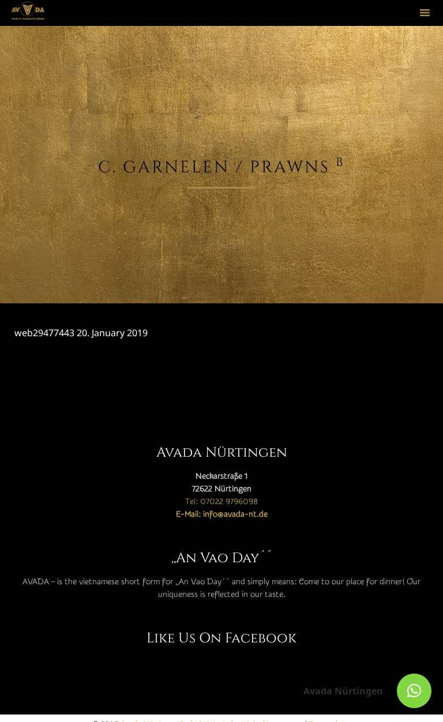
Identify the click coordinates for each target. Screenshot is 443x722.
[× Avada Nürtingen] (414, 691)
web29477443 (44, 332)
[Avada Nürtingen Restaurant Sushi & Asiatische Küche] (28, 13)
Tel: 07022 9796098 (221, 501)
